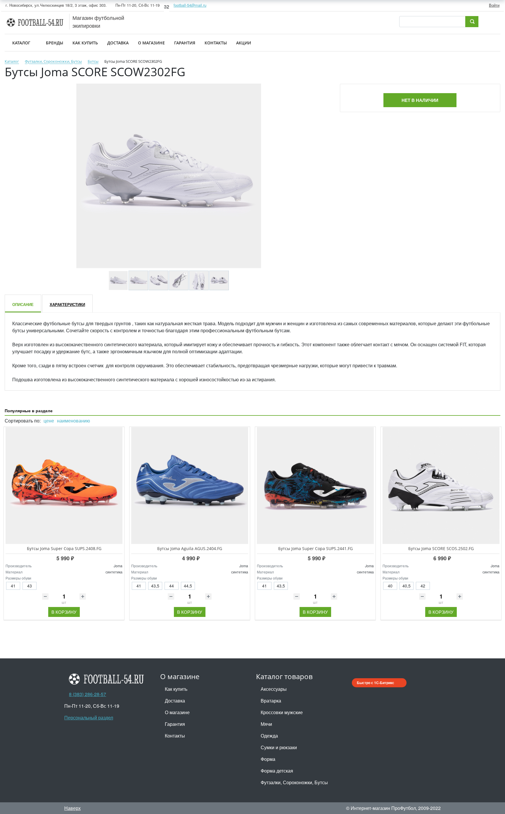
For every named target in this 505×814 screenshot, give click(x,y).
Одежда (269, 735)
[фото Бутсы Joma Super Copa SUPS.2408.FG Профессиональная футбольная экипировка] (64, 485)
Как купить (176, 689)
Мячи (266, 724)
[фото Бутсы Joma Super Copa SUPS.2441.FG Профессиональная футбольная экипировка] (315, 485)
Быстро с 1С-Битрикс (375, 682)
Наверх (72, 808)
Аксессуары (274, 689)
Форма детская (277, 770)
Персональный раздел (88, 717)
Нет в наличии (420, 100)
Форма (268, 759)
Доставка (175, 700)
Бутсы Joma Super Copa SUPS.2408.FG (64, 548)
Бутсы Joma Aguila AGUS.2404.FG (189, 548)
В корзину (64, 612)
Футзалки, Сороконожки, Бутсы (294, 782)
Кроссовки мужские (282, 712)
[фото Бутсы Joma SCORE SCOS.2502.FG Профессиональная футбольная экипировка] (441, 485)
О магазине (177, 712)
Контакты (175, 735)
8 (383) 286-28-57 (87, 694)
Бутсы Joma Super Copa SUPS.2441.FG (315, 548)
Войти (494, 5)
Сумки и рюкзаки (279, 747)
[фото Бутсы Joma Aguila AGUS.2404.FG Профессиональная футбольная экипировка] (189, 485)
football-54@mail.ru (190, 5)
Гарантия (175, 724)
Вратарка (271, 700)
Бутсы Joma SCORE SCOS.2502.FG (441, 548)
